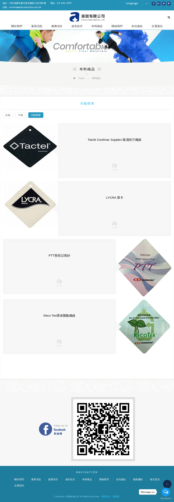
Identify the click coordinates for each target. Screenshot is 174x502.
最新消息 (36, 26)
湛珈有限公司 (87, 17)
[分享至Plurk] (169, 3)
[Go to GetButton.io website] (165, 498)
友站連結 (137, 26)
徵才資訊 (155, 479)
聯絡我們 (117, 26)
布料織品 (96, 26)
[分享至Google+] (159, 3)
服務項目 (56, 26)
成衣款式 (76, 26)
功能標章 (36, 115)
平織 (20, 115)
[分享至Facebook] (153, 3)
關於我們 (16, 26)
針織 (7, 115)
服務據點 (138, 479)
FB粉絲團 (53, 429)
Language (132, 3)
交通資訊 (157, 26)
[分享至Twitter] (164, 3)
